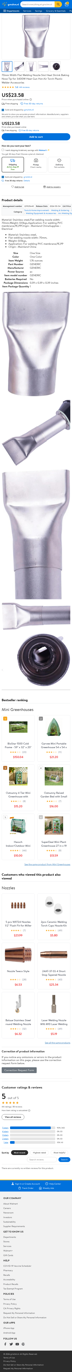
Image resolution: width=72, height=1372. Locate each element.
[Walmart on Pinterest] (23, 1344)
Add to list (19, 186)
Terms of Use (9, 1299)
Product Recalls (10, 1284)
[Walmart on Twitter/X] (11, 1344)
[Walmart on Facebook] (5, 1344)
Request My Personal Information (19, 1312)
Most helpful (59, 1152)
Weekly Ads (48, 1188)
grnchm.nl (29, 109)
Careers (7, 1208)
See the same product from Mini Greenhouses (47, 864)
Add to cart (36, 137)
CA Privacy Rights (11, 1308)
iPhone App (8, 1328)
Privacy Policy (10, 1303)
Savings (38, 10)
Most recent (19, 1152)
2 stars (5, 1138)
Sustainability (9, 1221)
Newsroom (8, 1212)
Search (64, 1159)
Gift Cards (8, 1255)
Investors (7, 1217)
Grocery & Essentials (55, 10)
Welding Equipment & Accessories (41, 213)
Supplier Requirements (14, 1226)
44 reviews (24, 87)
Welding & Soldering (60, 210)
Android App (9, 1332)
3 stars (5, 1135)
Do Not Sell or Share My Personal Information (24, 1317)
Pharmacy (8, 1270)
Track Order (27, 1188)
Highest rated (39, 1152)
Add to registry (54, 186)
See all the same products (57, 1042)
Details (27, 180)
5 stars (5, 1127)
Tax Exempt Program (13, 1288)
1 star (6, 1142)
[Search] (58, 4)
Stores (6, 1241)
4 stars (5, 1131)
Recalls (6, 1274)
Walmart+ (8, 1250)
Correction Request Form (19, 1070)
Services (27, 10)
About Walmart (10, 1203)
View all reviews (13, 1117)
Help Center (55, 1183)
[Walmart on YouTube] (17, 1344)
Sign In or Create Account (27, 1183)
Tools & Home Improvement (36, 210)
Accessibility (9, 1279)
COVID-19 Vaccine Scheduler (17, 1265)
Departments (13, 10)
